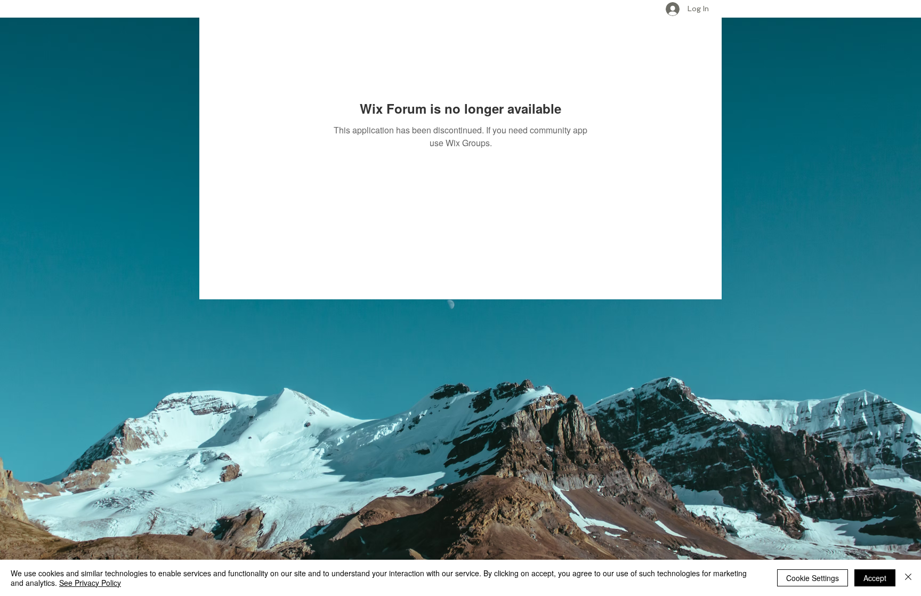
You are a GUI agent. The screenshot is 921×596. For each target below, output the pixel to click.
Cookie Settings (812, 578)
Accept (874, 578)
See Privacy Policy (90, 582)
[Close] (908, 577)
